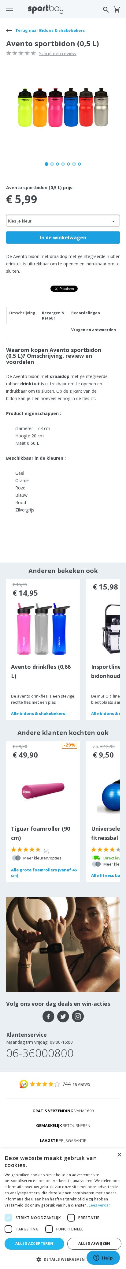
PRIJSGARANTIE (63, 1140)
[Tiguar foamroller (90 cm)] (43, 790)
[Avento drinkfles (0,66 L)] (43, 628)
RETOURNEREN (63, 1125)
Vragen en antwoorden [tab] (93, 329)
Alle (38, 713)
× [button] (119, 1155)
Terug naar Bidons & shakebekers (49, 30)
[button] (63, 1259)
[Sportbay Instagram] (78, 1016)
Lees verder (99, 1205)
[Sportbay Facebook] (48, 1016)
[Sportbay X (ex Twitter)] (63, 1016)
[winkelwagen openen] (116, 9)
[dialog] (63, 1208)
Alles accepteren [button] (34, 1243)
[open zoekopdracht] (106, 10)
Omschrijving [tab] (22, 313)
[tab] (53, 315)
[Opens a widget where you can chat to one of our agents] (103, 1258)
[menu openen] (9, 9)
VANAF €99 (63, 1111)
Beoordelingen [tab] (85, 313)
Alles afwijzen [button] (94, 1243)
